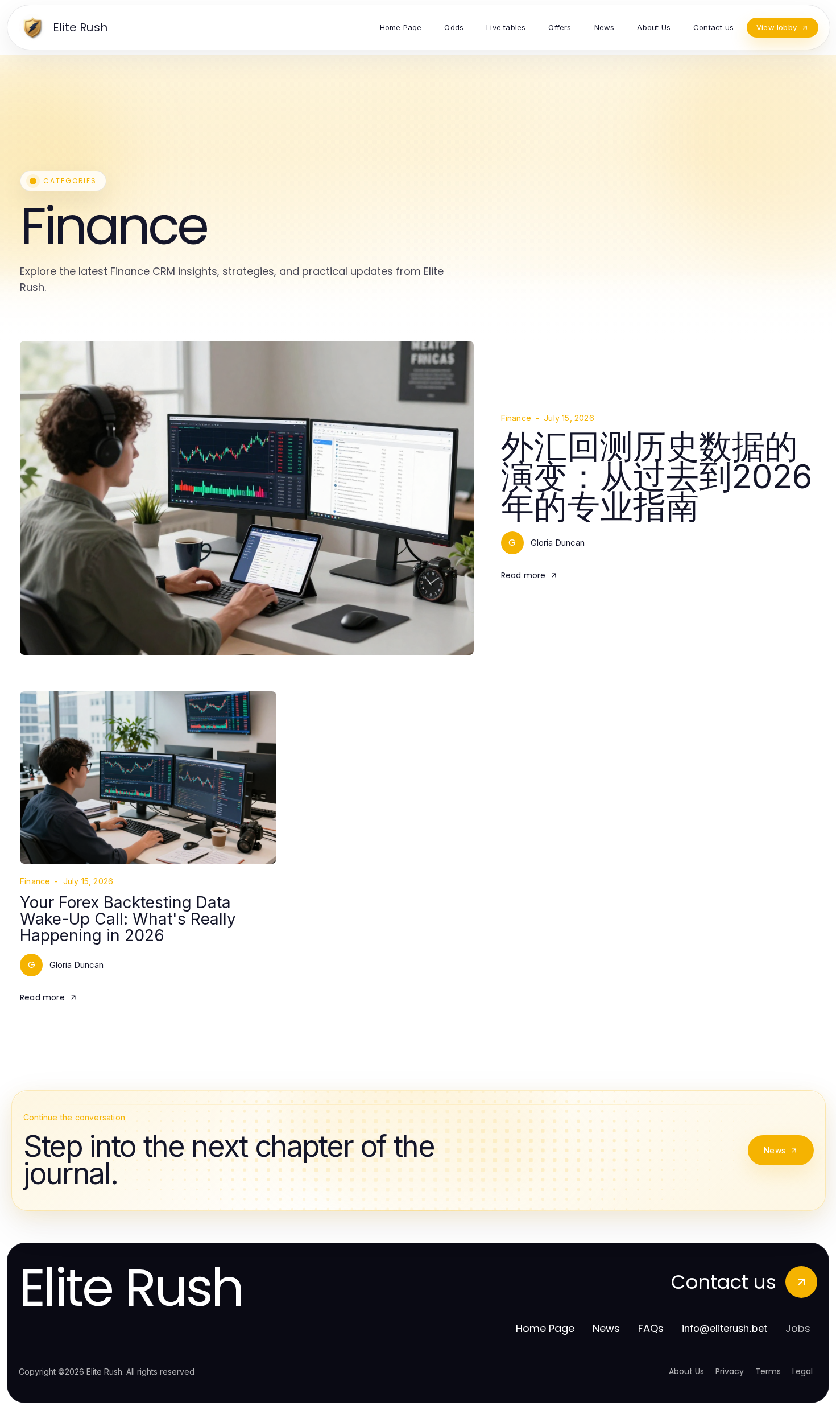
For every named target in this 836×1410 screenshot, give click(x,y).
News (774, 1150)
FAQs (651, 1328)
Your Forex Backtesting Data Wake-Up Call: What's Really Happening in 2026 (128, 919)
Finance (516, 418)
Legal (802, 1371)
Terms (768, 1371)
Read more (523, 575)
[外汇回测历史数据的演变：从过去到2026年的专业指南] (247, 498)
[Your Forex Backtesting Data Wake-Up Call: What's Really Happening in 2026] (148, 777)
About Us (686, 1371)
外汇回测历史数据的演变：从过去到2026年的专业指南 (656, 476)
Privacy (729, 1371)
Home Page (545, 1328)
